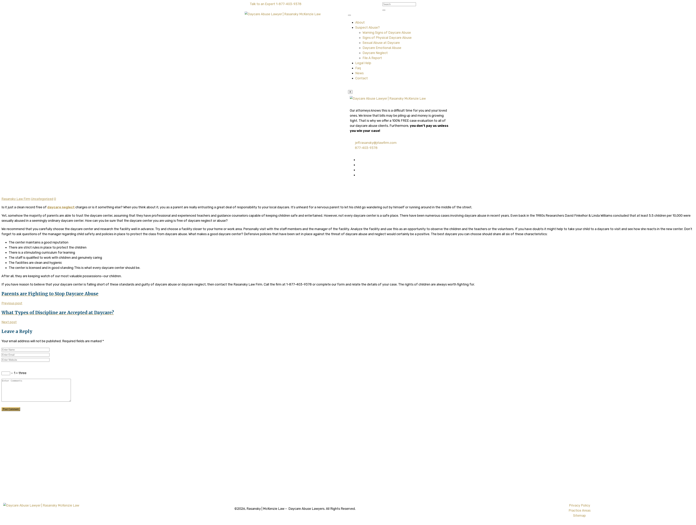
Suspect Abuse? (367, 28)
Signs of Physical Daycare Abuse (387, 38)
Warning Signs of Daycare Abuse (386, 33)
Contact (361, 78)
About (360, 22)
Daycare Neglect (375, 53)
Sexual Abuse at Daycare (381, 43)
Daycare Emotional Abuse (381, 48)
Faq (358, 68)
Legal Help (363, 63)
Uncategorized (42, 199)
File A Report (372, 58)
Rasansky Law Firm (15, 199)
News (359, 73)
